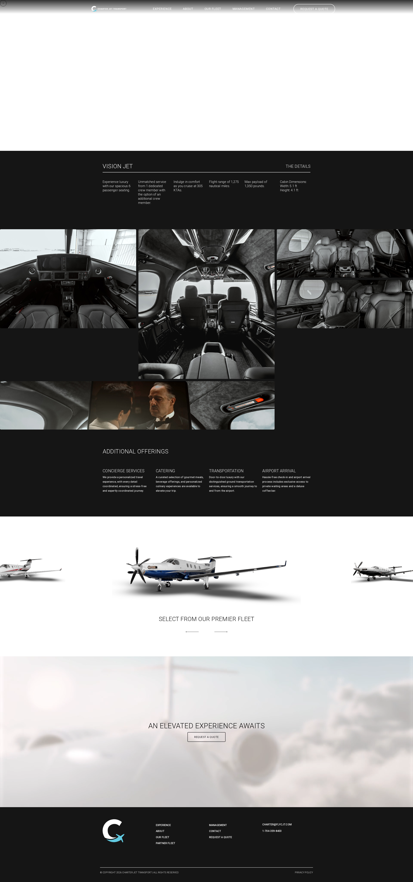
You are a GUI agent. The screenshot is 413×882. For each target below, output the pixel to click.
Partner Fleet (165, 843)
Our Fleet (213, 9)
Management (243, 9)
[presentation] (192, 632)
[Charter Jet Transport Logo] (109, 9)
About (188, 9)
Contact (273, 9)
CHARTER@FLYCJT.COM (277, 824)
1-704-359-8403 (272, 830)
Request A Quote (220, 837)
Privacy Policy (304, 872)
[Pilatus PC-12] (206, 571)
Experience (162, 9)
